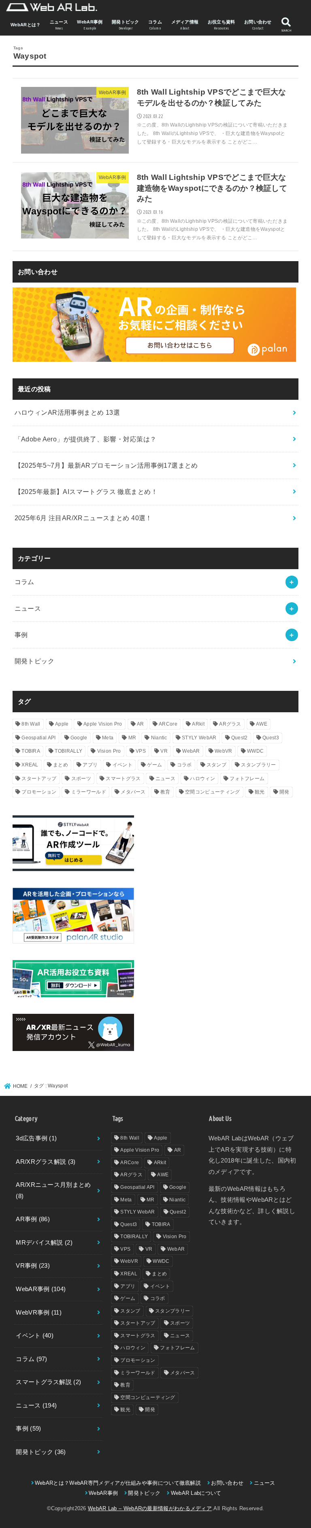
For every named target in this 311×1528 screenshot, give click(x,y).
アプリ (90, 765)
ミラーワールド (88, 792)
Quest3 (270, 738)
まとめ (60, 765)
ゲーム (154, 765)
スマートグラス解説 (48, 1382)
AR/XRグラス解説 (45, 1162)
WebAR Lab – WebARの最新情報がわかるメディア (150, 1508)
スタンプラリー (258, 765)
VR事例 (33, 1265)
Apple (62, 724)
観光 (260, 792)
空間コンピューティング (212, 792)
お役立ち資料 (221, 24)
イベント (122, 765)
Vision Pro (109, 751)
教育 (165, 792)
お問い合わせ (258, 24)
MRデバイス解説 (44, 1242)
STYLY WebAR (199, 738)
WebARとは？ (25, 24)
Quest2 (239, 738)
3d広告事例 (36, 1138)
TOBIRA (30, 751)
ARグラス (230, 724)
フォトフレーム (247, 778)
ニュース (59, 24)
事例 (21, 634)
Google (78, 738)
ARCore (168, 724)
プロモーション (38, 792)
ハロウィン (202, 778)
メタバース (133, 792)
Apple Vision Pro (102, 724)
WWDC (255, 751)
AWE (261, 724)
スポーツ (81, 778)
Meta (107, 738)
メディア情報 (185, 24)
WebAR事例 (89, 24)
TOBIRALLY (68, 751)
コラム (155, 24)
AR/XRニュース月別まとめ (53, 1190)
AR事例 (33, 1219)
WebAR (191, 751)
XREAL (29, 765)
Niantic (159, 738)
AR (140, 724)
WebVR (223, 751)
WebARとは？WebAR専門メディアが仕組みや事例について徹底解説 (118, 1483)
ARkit (198, 724)
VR (164, 751)
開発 (284, 792)
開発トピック (125, 24)
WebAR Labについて (196, 1493)
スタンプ (216, 765)
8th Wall (30, 724)
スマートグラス (123, 778)
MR (132, 738)
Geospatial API (38, 738)
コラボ (184, 765)
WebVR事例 (39, 1312)
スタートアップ (38, 778)
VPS (141, 751)
